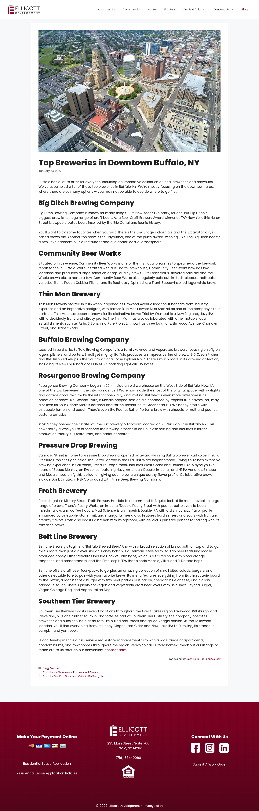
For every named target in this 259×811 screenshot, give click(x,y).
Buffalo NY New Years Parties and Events (70, 672)
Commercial (131, 9)
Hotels (152, 9)
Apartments (106, 9)
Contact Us (221, 9)
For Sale (169, 9)
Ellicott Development (124, 806)
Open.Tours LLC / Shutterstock (203, 659)
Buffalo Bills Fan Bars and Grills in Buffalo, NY (73, 676)
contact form (115, 650)
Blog (245, 9)
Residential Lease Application (47, 763)
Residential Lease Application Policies (46, 773)
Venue (54, 668)
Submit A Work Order (210, 764)
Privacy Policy (153, 806)
